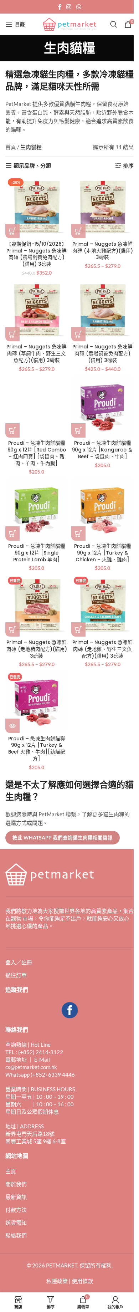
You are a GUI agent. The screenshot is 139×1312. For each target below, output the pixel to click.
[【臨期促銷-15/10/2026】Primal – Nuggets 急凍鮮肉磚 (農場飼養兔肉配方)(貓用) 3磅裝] (36, 207)
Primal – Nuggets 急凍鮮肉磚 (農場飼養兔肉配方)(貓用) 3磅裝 (102, 353)
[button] (12, 231)
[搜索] (114, 24)
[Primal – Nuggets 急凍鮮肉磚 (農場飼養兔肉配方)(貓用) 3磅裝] (102, 310)
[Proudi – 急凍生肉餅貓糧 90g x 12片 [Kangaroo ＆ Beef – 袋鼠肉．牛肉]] (102, 406)
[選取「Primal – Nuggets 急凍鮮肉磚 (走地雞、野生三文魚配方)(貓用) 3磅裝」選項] (78, 629)
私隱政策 (57, 1281)
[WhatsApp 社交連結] (78, 6)
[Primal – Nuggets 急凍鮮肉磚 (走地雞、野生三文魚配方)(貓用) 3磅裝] (102, 605)
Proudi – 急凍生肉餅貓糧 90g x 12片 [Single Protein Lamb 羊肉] (36, 553)
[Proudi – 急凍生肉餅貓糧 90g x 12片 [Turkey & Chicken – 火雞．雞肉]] (102, 509)
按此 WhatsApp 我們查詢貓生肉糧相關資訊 (62, 838)
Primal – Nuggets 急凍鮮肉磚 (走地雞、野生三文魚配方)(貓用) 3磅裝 (102, 649)
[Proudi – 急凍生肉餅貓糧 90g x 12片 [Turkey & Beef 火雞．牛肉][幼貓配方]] (36, 701)
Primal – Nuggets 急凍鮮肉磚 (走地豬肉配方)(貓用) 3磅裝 (36, 649)
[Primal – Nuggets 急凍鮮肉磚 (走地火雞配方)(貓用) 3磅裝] (102, 207)
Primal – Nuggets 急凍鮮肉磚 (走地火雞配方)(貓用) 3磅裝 (102, 251)
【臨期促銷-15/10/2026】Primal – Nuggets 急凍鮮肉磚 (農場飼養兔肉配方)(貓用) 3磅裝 (36, 254)
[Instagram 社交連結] (69, 6)
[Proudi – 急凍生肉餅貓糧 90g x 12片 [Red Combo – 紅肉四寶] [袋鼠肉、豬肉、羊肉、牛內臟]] (36, 406)
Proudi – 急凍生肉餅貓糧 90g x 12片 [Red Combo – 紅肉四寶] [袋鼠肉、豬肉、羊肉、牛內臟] (36, 453)
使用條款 (82, 1281)
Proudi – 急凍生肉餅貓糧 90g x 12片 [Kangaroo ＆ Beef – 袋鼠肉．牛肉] (102, 450)
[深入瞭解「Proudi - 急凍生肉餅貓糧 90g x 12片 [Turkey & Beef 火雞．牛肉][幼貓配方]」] (12, 726)
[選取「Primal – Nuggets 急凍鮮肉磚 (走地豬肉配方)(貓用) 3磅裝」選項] (12, 629)
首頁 (10, 147)
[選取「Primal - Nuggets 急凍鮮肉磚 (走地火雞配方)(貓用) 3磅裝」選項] (78, 231)
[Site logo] (69, 23)
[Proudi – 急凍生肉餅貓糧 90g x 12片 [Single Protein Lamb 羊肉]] (36, 509)
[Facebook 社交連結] (60, 6)
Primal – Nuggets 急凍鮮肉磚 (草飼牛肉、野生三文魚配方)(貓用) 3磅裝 (36, 353)
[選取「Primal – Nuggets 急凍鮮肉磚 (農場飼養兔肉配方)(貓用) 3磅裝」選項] (78, 334)
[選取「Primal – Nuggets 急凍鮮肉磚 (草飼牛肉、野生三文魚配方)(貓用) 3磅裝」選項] (12, 334)
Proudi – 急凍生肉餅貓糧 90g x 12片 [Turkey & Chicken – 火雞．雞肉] (102, 553)
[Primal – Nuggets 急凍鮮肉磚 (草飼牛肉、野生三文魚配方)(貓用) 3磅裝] (36, 310)
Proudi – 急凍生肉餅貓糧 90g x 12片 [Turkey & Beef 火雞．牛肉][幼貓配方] (36, 748)
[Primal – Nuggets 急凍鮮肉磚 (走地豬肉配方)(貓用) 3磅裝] (36, 605)
